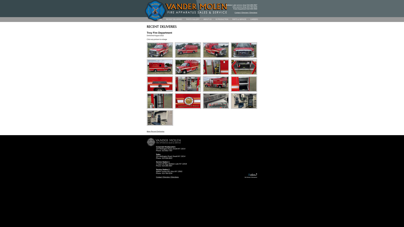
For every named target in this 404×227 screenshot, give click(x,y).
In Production (222, 19)
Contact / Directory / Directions (246, 13)
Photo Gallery (192, 19)
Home (159, 19)
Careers (254, 19)
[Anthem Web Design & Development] (251, 175)
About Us (207, 19)
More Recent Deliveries (155, 131)
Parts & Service (239, 19)
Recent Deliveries (174, 19)
